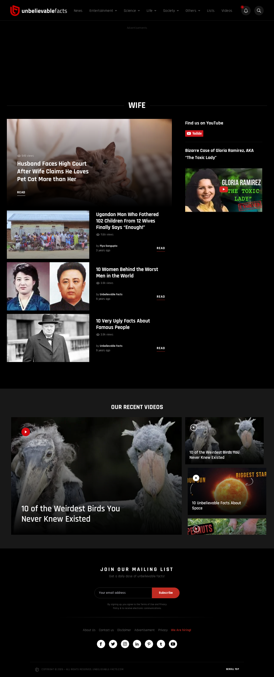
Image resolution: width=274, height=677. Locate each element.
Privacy (163, 630)
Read (161, 248)
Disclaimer (124, 630)
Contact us (106, 630)
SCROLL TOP (232, 669)
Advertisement (144, 630)
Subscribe (166, 593)
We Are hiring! (181, 630)
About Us (89, 630)
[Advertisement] (137, 60)
